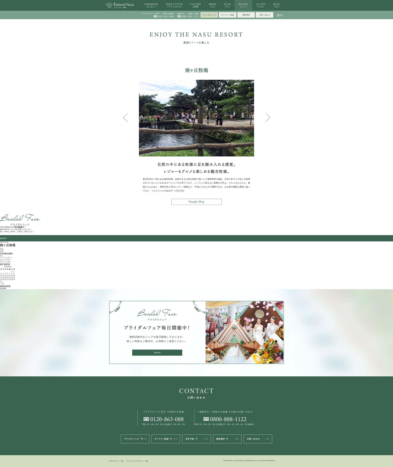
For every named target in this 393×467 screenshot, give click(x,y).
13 (8, 275)
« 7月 (2, 283)
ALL (1, 256)
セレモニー (151, 5)
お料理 (195, 5)
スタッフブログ (5, 260)
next (1, 251)
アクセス (261, 5)
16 (14, 275)
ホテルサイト (114, 461)
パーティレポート (6, 257)
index (2, 250)
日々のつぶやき (5, 262)
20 (8, 277)
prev (1, 248)
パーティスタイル (174, 5)
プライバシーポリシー (135, 461)
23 (14, 277)
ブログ (276, 5)
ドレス (212, 5)
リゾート (243, 5)
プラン (227, 5)
